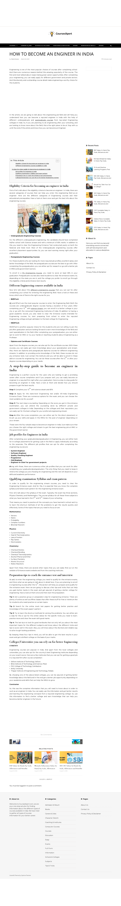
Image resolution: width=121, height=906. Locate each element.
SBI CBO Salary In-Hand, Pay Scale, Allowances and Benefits (102, 177)
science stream (37, 308)
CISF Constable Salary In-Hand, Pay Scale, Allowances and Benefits (102, 211)
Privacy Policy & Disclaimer (96, 272)
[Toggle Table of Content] (56, 160)
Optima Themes (26, 875)
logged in (23, 786)
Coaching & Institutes (61, 45)
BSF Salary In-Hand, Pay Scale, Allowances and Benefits (102, 151)
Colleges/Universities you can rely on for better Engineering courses (37, 177)
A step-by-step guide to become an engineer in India (31, 169)
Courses (12, 45)
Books (101, 45)
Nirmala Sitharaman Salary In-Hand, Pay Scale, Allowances (102, 160)
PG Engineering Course (32, 273)
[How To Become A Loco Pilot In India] (78, 741)
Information (49, 853)
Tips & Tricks (49, 866)
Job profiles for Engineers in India (26, 171)
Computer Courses (52, 827)
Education (49, 835)
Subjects (48, 861)
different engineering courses (43, 290)
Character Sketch (51, 818)
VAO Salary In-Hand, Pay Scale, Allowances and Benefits (102, 194)
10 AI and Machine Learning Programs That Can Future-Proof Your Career (102, 169)
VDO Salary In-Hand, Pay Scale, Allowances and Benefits (102, 229)
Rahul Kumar (15, 59)
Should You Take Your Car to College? (102, 186)
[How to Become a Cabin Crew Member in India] (13, 741)
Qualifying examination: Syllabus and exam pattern (31, 173)
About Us (89, 263)
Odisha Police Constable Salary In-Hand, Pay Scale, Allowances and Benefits (102, 220)
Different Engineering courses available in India (31, 165)
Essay (47, 840)
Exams (75, 45)
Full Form (49, 848)
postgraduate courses (44, 120)
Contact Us (90, 268)
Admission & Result (88, 45)
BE (10, 303)
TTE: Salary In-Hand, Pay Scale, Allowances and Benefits (102, 203)
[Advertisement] (56, 13)
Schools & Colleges (42, 45)
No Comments (46, 735)
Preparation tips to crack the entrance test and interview (34, 175)
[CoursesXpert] (60, 34)
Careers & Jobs (26, 45)
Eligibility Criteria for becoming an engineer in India (32, 163)
